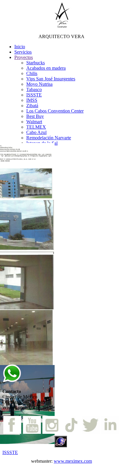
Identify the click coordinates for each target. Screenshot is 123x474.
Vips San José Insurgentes (50, 78)
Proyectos (23, 57)
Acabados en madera (46, 68)
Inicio (19, 46)
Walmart (34, 121)
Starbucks (35, 62)
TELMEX (36, 127)
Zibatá (32, 105)
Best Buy (35, 116)
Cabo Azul (36, 132)
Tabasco (34, 89)
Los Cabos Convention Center (55, 110)
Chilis (31, 73)
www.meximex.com (73, 461)
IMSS (31, 100)
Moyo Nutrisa (39, 84)
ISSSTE (34, 94)
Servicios (23, 51)
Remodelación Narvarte (48, 137)
